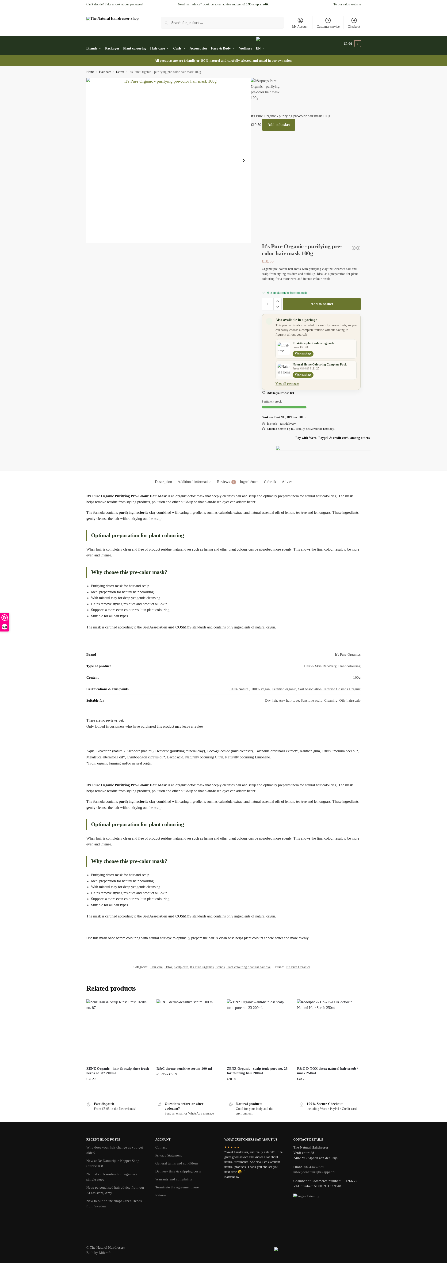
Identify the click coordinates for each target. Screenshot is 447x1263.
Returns (161, 1195)
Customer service (328, 26)
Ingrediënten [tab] (249, 482)
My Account (300, 26)
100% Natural (239, 689)
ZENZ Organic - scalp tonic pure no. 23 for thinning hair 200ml (257, 1071)
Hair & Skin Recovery (320, 666)
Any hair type (289, 700)
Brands (220, 967)
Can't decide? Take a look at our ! (114, 4)
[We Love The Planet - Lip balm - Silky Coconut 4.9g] (353, 248)
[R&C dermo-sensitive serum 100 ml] (188, 1031)
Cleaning (330, 700)
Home (90, 72)
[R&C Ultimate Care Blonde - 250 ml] (358, 248)
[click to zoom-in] (168, 160)
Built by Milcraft (98, 1253)
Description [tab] (163, 482)
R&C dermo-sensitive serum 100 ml (184, 1068)
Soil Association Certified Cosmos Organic (329, 689)
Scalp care (181, 967)
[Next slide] (243, 160)
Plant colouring (349, 666)
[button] (352, 44)
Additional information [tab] (194, 482)
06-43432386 (314, 1167)
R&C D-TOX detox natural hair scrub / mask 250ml (327, 1071)
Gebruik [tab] (270, 482)
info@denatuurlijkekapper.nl (314, 1172)
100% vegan (260, 689)
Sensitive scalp (311, 700)
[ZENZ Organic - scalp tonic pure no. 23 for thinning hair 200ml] (258, 1031)
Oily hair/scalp (350, 700)
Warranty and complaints (173, 1179)
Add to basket (278, 125)
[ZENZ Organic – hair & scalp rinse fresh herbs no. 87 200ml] (118, 1031)
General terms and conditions (176, 1163)
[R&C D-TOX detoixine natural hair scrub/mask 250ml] (328, 1031)
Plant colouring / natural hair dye (248, 967)
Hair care (105, 72)
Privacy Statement (168, 1155)
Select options (188, 1084)
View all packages (287, 383)
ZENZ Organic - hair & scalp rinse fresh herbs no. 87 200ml (117, 1071)
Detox (120, 72)
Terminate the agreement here (177, 1187)
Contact (161, 1147)
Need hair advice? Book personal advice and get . (223, 4)
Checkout (354, 26)
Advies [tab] (287, 482)
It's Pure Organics (348, 654)
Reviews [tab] (225, 482)
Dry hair (271, 700)
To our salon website (347, 4)
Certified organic (284, 689)
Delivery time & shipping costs (178, 1171)
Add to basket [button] (118, 1089)
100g (357, 677)
